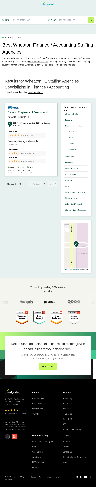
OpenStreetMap (76, 269)
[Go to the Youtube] (81, 477)
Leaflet (67, 269)
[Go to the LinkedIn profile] (77, 477)
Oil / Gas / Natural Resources (75, 210)
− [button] (67, 229)
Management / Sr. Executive (75, 192)
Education (68, 120)
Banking (71, 138)
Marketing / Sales (71, 198)
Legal (67, 186)
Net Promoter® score (38, 61)
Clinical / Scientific (71, 114)
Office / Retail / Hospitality (74, 204)
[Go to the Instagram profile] (89, 477)
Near (53, 20)
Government (69, 157)
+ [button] (67, 226)
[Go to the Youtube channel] (85, 477)
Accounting (73, 132)
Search (91, 20)
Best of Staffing (78, 58)
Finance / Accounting (73, 126)
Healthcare (69, 163)
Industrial (68, 180)
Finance (71, 144)
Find (7, 20)
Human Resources (72, 168)
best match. (35, 92)
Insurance (72, 149)
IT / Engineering (71, 174)
